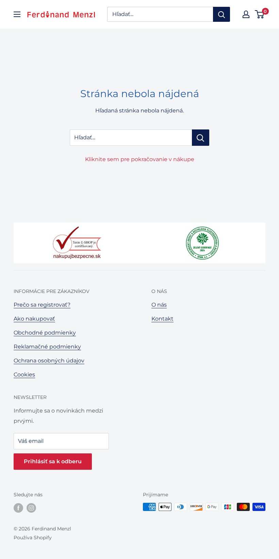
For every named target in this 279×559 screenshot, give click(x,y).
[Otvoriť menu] (17, 14)
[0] (260, 14)
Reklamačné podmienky (47, 346)
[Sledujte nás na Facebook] (18, 507)
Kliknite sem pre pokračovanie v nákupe (139, 159)
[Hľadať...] (200, 137)
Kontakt (162, 318)
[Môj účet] (246, 14)
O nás (159, 304)
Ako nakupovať (34, 318)
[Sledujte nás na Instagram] (31, 507)
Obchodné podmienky (45, 332)
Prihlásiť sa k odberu (53, 461)
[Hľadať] (221, 14)
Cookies (24, 374)
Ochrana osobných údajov (49, 360)
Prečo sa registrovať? (42, 304)
